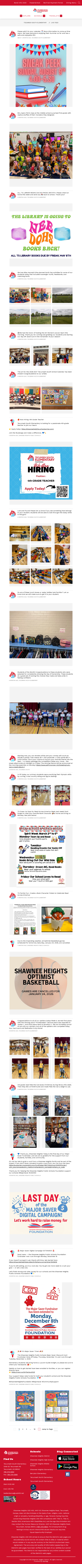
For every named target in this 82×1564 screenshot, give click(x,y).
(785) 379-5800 (42, 1527)
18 (34, 1429)
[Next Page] (39, 1429)
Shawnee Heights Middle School (39, 1465)
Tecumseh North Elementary (41, 1477)
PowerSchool (35, 3)
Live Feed (54, 22)
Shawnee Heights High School (41, 1460)
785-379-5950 (9, 1472)
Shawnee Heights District (40, 1456)
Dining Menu (71, 3)
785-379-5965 (12, 1475)
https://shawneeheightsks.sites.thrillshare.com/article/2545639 (33, 1262)
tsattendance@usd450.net (14, 1493)
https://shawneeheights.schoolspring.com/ (37, 429)
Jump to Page (47, 1429)
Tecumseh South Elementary (35, 22)
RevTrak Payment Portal (53, 3)
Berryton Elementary (38, 1473)
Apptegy (45, 1561)
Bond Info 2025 (20, 3)
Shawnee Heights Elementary (41, 1469)
